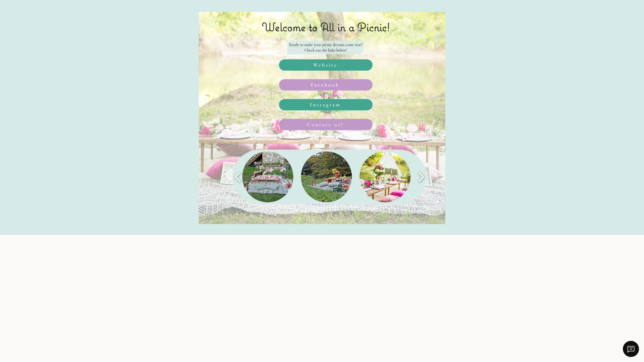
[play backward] (238, 177)
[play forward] (421, 177)
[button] (267, 176)
